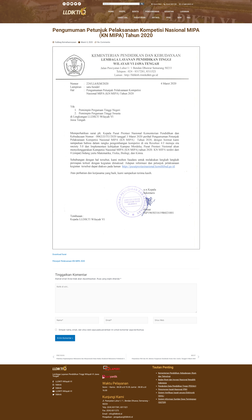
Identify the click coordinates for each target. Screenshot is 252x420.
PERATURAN (139, 17)
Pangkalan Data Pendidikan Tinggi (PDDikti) (177, 386)
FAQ (188, 17)
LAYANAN (184, 11)
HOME (111, 11)
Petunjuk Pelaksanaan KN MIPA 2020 (68, 261)
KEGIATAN (169, 11)
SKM (179, 17)
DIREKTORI (122, 17)
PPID (168, 17)
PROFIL (122, 11)
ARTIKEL (156, 17)
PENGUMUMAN (152, 11)
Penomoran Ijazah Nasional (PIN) (172, 389)
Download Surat (59, 254)
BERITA (135, 11)
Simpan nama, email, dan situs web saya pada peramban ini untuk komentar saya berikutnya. (101, 330)
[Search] (142, 4)
